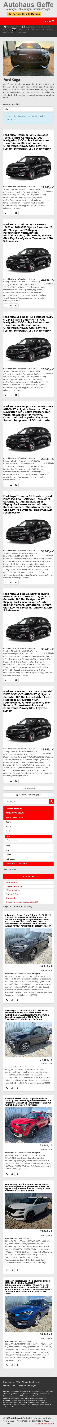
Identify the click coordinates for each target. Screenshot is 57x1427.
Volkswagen (11, 859)
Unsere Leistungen (14, 886)
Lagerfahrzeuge (14, 808)
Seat (8, 850)
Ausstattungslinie (11, 104)
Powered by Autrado (44, 1423)
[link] (5, 213)
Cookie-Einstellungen (26, 1385)
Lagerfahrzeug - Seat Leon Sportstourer (28, 1323)
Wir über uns (12, 882)
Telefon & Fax (12, 894)
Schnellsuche (28, 788)
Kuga (9, 837)
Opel (8, 845)
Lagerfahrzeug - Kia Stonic (28, 1136)
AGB (18, 1382)
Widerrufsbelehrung (31, 1382)
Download (10, 898)
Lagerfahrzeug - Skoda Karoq (28, 1227)
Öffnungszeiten (13, 890)
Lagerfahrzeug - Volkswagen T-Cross (28, 1049)
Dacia (8, 826)
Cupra (8, 822)
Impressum (8, 1382)
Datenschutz (9, 1385)
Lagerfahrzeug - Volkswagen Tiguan (28, 957)
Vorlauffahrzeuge (15, 813)
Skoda (8, 855)
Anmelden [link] (30, 876)
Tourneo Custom (12, 840)
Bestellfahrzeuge (14, 817)
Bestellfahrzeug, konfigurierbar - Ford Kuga (28, 172)
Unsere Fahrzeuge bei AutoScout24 (22, 902)
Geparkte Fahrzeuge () (30, 794)
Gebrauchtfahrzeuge (16, 864)
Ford (8, 831)
